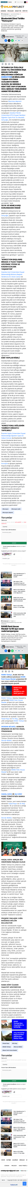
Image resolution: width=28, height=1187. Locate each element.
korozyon (6, 77)
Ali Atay (15, 719)
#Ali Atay (14, 1043)
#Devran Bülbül (18, 1047)
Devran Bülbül (8, 726)
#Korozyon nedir (16, 509)
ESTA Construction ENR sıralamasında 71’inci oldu (19, 614)
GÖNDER (14, 543)
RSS (4, 1180)
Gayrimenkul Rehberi (15, 14)
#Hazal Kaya (6, 1043)
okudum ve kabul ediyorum (14, 547)
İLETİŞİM (9, 1160)
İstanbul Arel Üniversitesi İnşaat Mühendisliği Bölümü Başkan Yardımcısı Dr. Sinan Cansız (12, 274)
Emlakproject (5, 14)
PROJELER (10, 11)
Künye (18, 2)
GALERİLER (15, 1160)
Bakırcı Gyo (23, 1170)
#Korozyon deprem (8, 512)
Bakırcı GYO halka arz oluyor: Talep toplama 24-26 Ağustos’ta (19, 591)
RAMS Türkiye (6, 698)
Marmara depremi (14, 101)
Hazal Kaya (5, 719)
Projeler (12, 621)
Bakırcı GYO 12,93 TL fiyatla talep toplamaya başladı (19, 1145)
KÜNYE (3, 1160)
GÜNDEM (3, 11)
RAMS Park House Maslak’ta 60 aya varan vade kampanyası (19, 599)
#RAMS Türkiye (7, 1047)
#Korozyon (5, 509)
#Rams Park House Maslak (10, 1050)
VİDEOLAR (22, 1160)
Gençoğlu (4, 215)
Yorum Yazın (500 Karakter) (8, 529)
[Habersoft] (14, 1184)
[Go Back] (24, 1184)
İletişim (21, 2)
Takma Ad (4, 520)
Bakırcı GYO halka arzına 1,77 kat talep (18, 606)
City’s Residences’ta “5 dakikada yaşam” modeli (19, 575)
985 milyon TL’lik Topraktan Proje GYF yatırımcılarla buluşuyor (19, 583)
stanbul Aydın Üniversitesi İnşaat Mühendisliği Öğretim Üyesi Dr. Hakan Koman (13, 435)
